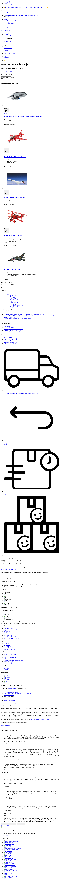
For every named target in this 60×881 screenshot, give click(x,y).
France (10, 852)
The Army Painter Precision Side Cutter (13, 329)
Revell (8, 294)
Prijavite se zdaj (7, 36)
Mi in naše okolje (8, 663)
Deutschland (14, 849)
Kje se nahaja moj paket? (10, 647)
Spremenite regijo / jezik (16, 685)
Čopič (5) (12, 297)
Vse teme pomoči (11, 28)
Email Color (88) (14, 300)
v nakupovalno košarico (10, 4)
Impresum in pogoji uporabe (11, 690)
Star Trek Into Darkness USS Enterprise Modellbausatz (24, 116)
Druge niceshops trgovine (10, 700)
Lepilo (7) (12, 301)
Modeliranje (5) (14, 302)
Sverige (11, 869)
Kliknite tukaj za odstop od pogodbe (10, 703)
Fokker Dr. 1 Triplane (13, 235)
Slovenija (12, 865)
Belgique (12, 844)
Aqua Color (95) (14, 295)
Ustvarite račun (7, 41)
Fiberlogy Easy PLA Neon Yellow (12, 330)
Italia (9, 856)
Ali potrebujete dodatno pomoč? (12, 638)
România (12, 879)
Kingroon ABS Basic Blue (10, 339)
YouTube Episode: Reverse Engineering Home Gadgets (17, 318)
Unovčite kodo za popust (10, 649)
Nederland (13, 859)
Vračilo (8, 22)
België (10, 845)
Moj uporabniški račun (9, 634)
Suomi (10, 867)
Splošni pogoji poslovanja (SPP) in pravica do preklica (17, 693)
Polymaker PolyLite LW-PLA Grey (12, 331)
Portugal (11, 863)
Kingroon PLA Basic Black (10, 343)
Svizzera (12, 874)
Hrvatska (12, 853)
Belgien (11, 842)
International (14, 841)
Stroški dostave (10, 23)
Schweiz (12, 872)
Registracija (7, 645)
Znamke (6, 293)
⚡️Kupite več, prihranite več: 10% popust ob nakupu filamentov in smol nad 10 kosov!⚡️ (26, 7)
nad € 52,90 (21, 15)
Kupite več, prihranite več (10, 657)
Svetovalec (6, 656)
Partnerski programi (8, 658)
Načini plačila (7, 631)
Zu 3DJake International (7, 835)
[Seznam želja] (5, 43)
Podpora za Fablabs (8, 661)
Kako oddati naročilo (9, 628)
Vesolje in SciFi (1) (18, 305)
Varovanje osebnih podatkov (11, 692)
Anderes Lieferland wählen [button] (7, 838)
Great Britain (15, 870)
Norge (10, 877)
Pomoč (5, 19)
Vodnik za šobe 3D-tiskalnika (11, 320)
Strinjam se (3, 722)
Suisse (10, 873)
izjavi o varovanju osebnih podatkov (40, 719)
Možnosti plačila (11, 25)
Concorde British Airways (14, 197)
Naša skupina (7, 668)
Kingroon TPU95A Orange (10, 338)
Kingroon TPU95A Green (10, 340)
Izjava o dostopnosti (9, 695)
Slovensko (13, 866)
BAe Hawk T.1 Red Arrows (15, 157)
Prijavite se (6, 643)
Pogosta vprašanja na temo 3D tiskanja (13, 660)
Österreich (12, 860)
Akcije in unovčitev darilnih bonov (12, 637)
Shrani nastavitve (5, 824)
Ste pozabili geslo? (8, 646)
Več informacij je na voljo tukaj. (8, 569)
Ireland (10, 855)
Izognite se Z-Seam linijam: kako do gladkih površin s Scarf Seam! (20, 313)
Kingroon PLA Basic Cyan (10, 342)
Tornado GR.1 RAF (12, 270)
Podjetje (6, 699)
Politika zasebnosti (5, 725)
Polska (10, 862)
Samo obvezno (11, 722)
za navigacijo (7, 2)
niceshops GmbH (12, 688)
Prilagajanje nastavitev (21, 722)
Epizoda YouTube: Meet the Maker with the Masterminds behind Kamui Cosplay (24, 314)
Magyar (11, 858)
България (12, 846)
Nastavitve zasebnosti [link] (9, 696)
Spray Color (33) (14, 307)
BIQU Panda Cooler (9, 327)
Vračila (5, 632)
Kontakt (9, 26)
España (10, 851)
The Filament (7, 326)
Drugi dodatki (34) (14, 298)
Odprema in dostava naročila (11, 630)
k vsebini (6, 3)
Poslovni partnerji (8, 635)
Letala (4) (15, 304)
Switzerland (14, 876)
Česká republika (17, 848)
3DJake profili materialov (10, 654)
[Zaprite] (1, 10)
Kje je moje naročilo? (12, 21)
